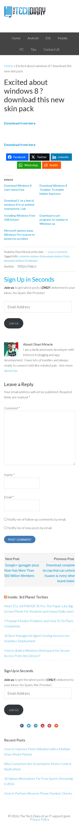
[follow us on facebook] (22, 727)
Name (9, 475)
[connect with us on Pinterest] (49, 727)
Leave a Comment (57, 252)
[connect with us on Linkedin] (35, 727)
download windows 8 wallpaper (21, 260)
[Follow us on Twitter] (28, 727)
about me (10, 370)
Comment (12, 408)
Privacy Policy (39, 819)
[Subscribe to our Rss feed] (56, 727)
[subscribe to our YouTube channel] (42, 727)
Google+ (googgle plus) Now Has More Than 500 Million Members (21, 571)
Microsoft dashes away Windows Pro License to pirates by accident (19, 234)
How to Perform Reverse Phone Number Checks (38, 793)
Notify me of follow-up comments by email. (36, 519)
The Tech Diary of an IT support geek (39, 12)
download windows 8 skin (55, 256)
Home (8, 66)
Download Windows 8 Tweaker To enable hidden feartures (53, 189)
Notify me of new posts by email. (29, 528)
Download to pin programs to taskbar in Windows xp (54, 219)
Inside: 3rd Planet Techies (27, 597)
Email (9, 497)
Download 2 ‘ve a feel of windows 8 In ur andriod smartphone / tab (19, 204)
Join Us (14, 323)
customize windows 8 (29, 256)
